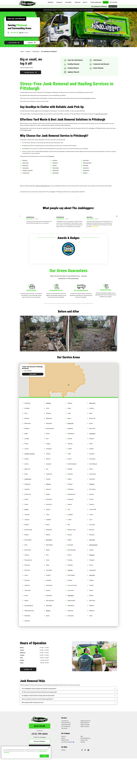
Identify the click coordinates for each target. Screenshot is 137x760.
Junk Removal (64, 720)
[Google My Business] (88, 750)
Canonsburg (25, 168)
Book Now (30, 42)
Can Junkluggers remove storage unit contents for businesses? (39, 688)
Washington (86, 170)
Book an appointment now (42, 186)
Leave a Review (32, 374)
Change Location (113, 6)
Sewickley (85, 165)
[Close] (48, 747)
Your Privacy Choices (66, 742)
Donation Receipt (105, 290)
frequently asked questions (53, 685)
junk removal (87, 98)
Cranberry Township (27, 170)
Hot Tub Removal (65, 726)
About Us (63, 736)
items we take (27, 130)
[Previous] (20, 216)
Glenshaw (55, 163)
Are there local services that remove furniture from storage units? (39, 692)
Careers (63, 738)
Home (22, 51)
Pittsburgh (51, 156)
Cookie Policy (6, 752)
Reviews (63, 750)
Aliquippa (24, 160)
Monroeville (55, 173)
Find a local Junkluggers (39, 741)
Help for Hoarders (85, 724)
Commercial (64, 728)
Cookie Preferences (43, 751)
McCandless (56, 168)
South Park (86, 168)
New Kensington (87, 163)
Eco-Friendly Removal (81, 290)
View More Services (29, 72)
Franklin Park (25, 173)
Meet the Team (65, 740)
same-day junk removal (101, 114)
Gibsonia (55, 160)
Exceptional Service (56, 290)
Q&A (82, 736)
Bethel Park (25, 165)
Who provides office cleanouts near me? (33, 702)
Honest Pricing (31, 290)
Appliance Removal (85, 720)
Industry (55, 165)
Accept (44, 756)
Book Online (39, 726)
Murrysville (86, 160)
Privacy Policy (84, 740)
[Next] (116, 216)
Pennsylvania (35, 51)
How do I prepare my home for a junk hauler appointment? (37, 699)
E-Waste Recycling (65, 724)
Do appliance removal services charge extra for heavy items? (38, 695)
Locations (27, 51)
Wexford (85, 173)
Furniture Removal (65, 722)
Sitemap (83, 742)
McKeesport (56, 170)
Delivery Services (85, 726)
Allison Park (25, 163)
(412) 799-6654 (13, 42)
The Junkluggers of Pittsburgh (99, 6)
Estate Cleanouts (85, 722)
